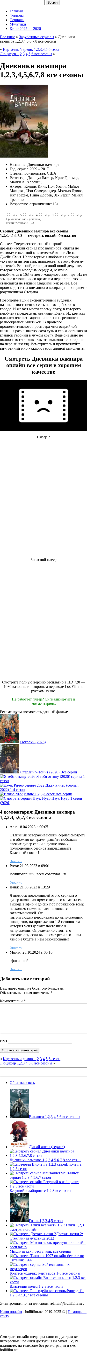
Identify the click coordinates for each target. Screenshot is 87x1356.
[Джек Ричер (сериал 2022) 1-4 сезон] (22, 785)
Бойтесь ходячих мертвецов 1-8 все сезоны (45, 1273)
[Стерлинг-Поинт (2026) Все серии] (9, 772)
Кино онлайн (11, 1312)
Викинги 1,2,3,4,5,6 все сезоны (54, 1117)
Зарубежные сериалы (36, 37)
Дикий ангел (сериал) (47, 1147)
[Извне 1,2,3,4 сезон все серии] (11, 794)
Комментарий (13, 1001)
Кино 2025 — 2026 (25, 29)
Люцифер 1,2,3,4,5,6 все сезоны (26, 54)
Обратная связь (22, 1083)
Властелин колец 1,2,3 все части (36, 1286)
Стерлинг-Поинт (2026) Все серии (48, 772)
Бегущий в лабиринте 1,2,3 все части (40, 1190)
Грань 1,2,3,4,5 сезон (46, 1221)
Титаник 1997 (21, 1260)
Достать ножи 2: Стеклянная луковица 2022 (46, 1236)
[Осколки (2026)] (9, 742)
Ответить (16, 861)
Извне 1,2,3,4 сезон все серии (48, 794)
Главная (16, 11)
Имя (3, 1041)
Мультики (18, 24)
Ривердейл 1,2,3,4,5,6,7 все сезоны (47, 1293)
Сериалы (17, 20)
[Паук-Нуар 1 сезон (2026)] (25, 798)
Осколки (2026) (33, 742)
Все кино (7, 37)
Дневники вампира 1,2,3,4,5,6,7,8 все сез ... (45, 1160)
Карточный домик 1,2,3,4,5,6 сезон (31, 49)
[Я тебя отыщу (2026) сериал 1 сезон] (17, 776)
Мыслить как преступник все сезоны (40, 1251)
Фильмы (17, 15)
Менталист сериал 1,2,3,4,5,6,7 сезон (44, 1175)
